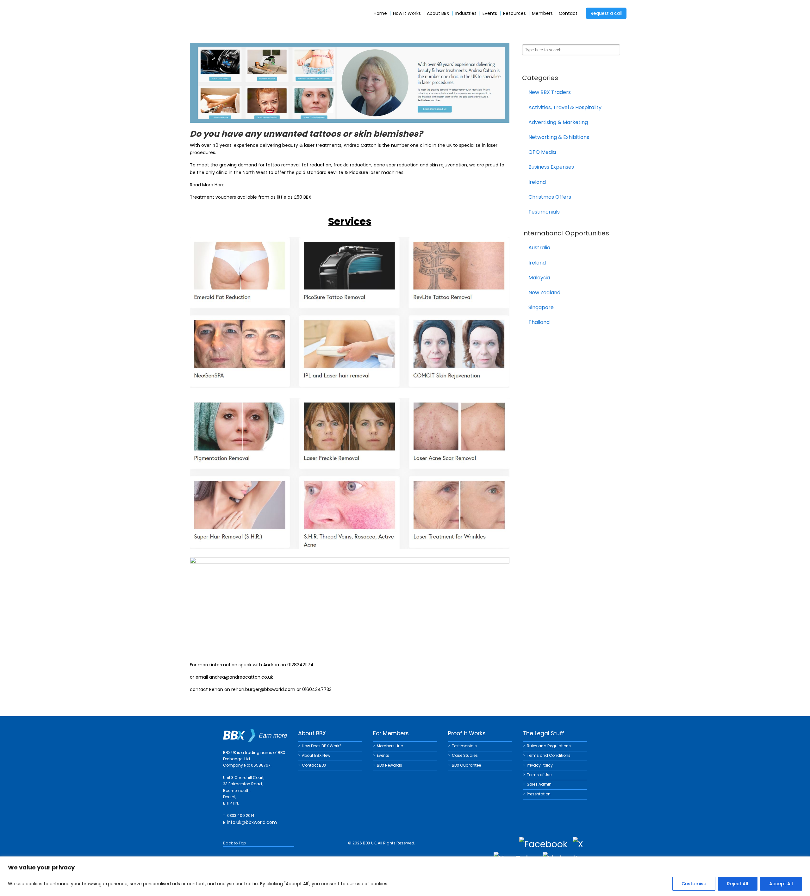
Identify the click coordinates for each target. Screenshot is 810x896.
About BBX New (316, 755)
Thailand (539, 322)
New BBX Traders (549, 92)
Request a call (606, 13)
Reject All (737, 883)
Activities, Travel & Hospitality (564, 107)
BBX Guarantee (466, 765)
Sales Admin (539, 784)
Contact (568, 13)
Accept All (781, 883)
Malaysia (539, 277)
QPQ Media (542, 152)
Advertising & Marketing (558, 122)
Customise (694, 883)
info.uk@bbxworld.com (252, 822)
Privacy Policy (540, 765)
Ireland (537, 182)
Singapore (541, 307)
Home (380, 13)
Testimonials (544, 211)
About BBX (438, 13)
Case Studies (465, 755)
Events (490, 13)
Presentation (539, 794)
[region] (405, 876)
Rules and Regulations (549, 746)
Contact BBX (314, 765)
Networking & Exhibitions (558, 137)
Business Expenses (551, 167)
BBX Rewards (389, 765)
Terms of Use (539, 774)
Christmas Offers (549, 197)
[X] (578, 844)
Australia (539, 247)
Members (542, 13)
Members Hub (390, 746)
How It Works (407, 13)
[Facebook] (543, 844)
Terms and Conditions (548, 755)
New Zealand (544, 292)
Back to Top (234, 843)
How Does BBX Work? (321, 746)
